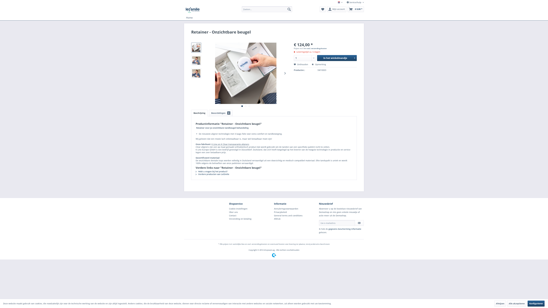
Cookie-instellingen (238, 208)
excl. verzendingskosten (317, 48)
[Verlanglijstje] (323, 9)
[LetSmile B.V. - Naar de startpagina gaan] (193, 10)
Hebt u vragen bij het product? (212, 171)
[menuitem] (267, 9)
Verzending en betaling (240, 218)
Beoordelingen (220, 113)
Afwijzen (500, 303)
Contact (232, 215)
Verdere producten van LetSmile (213, 174)
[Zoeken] (289, 9)
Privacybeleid (280, 212)
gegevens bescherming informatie (345, 229)
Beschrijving (199, 113)
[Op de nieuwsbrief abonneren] (359, 223)
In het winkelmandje (335, 58)
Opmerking (320, 64)
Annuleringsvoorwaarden (286, 208)
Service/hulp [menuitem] (355, 2)
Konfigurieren (536, 303)
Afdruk (277, 218)
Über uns (233, 212)
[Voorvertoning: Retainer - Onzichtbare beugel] (196, 48)
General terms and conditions (288, 215)
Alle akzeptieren (517, 303)
